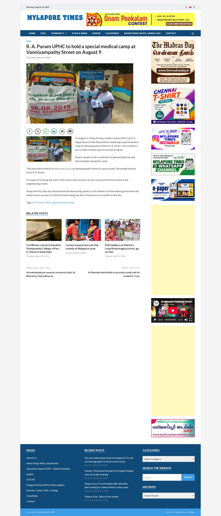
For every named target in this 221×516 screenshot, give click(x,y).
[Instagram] (186, 7)
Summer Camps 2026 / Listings (42, 490)
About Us (31, 457)
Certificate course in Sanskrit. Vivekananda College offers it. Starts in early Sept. (43, 248)
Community (57, 33)
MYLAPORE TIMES (47, 512)
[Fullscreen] (190, 319)
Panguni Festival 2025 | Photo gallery (45, 484)
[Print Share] (70, 131)
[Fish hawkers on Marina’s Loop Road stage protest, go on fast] (122, 241)
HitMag (191, 512)
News (28, 41)
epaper (96, 33)
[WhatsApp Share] (46, 131)
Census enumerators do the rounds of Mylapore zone (82, 246)
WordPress (180, 512)
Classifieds (112, 33)
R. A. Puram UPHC (41, 202)
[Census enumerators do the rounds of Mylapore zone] (83, 241)
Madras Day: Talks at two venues (102, 496)
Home (32, 33)
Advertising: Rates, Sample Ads (142, 33)
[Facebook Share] (29, 131)
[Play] (155, 319)
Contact (171, 33)
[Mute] (185, 319)
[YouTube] (190, 7)
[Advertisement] (173, 250)
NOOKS (30, 479)
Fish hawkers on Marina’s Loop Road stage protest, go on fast (122, 248)
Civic (43, 33)
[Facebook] (194, 7)
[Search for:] (169, 477)
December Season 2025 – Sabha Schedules (48, 468)
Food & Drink (79, 33)
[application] (173, 310)
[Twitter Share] (38, 131)
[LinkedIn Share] (54, 131)
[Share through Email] (62, 131)
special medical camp (63, 202)
